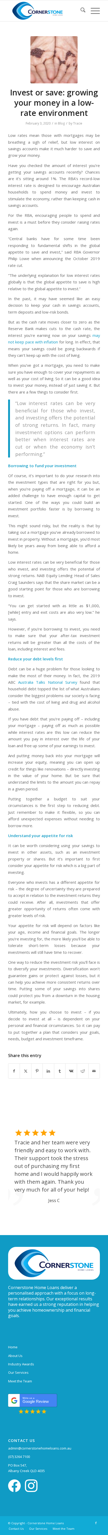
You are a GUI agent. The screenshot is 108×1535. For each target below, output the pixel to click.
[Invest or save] (54, 59)
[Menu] (92, 10)
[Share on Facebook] (14, 1071)
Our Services (18, 1372)
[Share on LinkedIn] (48, 1071)
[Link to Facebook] (96, 1523)
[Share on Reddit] (82, 1071)
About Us (15, 1355)
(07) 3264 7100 (19, 1456)
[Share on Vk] (71, 1071)
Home (13, 1347)
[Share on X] (25, 1071)
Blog (61, 123)
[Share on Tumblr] (60, 1071)
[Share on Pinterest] (37, 1071)
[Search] (80, 10)
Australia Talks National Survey (47, 682)
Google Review (36, 1400)
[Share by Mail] (94, 1071)
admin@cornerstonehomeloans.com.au (39, 1448)
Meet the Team (20, 1381)
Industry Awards (21, 1364)
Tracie (77, 123)
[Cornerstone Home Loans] (45, 10)
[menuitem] (80, 10)
